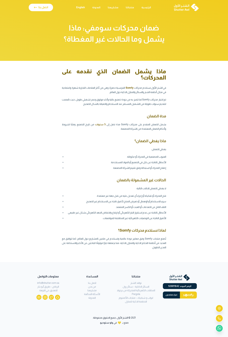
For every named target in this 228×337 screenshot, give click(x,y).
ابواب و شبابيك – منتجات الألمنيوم (136, 297)
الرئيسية (146, 7)
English (80, 7)
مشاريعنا (113, 7)
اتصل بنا (92, 283)
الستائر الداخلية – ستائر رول (136, 286)
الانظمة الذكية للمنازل (136, 301)
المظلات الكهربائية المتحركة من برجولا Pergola (136, 292)
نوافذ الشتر (136, 283)
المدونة (96, 7)
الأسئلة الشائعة (92, 294)
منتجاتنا (130, 7)
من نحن (92, 286)
